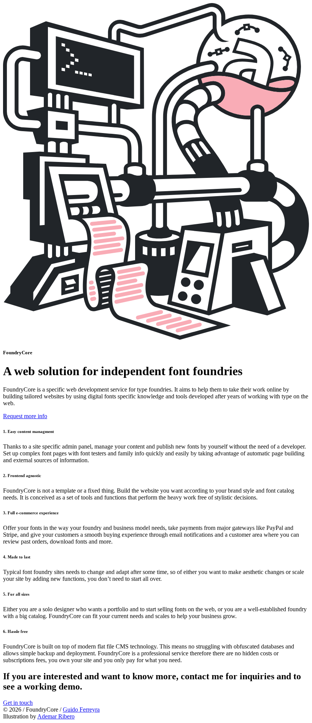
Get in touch (18, 702)
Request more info (25, 416)
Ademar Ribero (56, 716)
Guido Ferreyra (81, 709)
